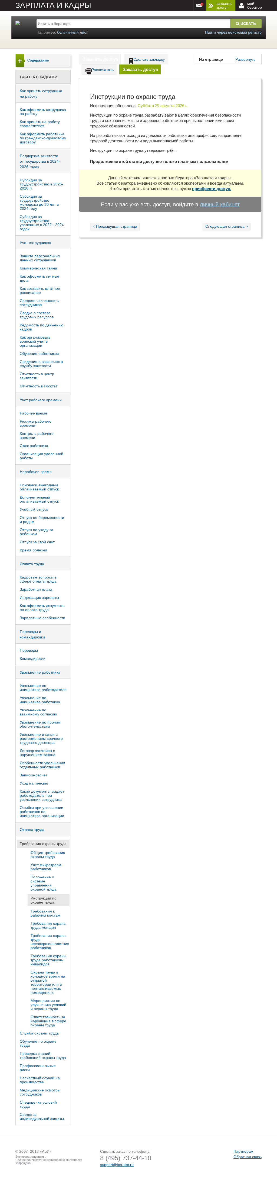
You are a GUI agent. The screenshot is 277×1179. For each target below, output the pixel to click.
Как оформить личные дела (39, 278)
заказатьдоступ (224, 5)
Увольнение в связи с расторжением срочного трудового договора (41, 738)
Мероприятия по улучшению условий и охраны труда (48, 1004)
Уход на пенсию (34, 783)
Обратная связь (247, 1157)
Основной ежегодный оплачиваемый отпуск (39, 487)
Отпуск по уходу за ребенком (36, 532)
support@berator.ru (117, 1164)
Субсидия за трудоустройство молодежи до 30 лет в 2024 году (39, 202)
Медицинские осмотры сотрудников (40, 1092)
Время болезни (33, 550)
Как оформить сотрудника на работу (43, 111)
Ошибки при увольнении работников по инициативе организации (42, 811)
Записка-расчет (33, 775)
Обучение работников (39, 353)
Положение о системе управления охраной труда (44, 883)
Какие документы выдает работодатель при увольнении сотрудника (42, 795)
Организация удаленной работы (41, 456)
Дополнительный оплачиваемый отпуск (39, 499)
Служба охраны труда (39, 1033)
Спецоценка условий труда (38, 1104)
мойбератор (254, 5)
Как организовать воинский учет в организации (35, 341)
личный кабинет (220, 204)
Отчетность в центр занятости (37, 376)
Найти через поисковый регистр (233, 32)
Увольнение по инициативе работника (40, 700)
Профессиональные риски (38, 1068)
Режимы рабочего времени (35, 423)
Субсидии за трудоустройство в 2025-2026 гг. (41, 184)
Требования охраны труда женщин (48, 925)
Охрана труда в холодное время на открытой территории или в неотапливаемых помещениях (48, 982)
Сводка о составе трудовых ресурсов (37, 315)
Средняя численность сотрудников (39, 302)
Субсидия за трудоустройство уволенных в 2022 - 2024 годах (42, 222)
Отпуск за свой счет (37, 542)
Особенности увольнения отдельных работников (42, 765)
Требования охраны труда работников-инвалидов (48, 960)
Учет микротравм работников (46, 867)
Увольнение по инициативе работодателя (43, 687)
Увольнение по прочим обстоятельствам (40, 724)
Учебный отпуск (34, 509)
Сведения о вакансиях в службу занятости (41, 363)
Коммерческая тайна (38, 268)
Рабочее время (33, 413)
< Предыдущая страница (115, 226)
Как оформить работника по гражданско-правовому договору (43, 138)
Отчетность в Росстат (38, 386)
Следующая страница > (226, 226)
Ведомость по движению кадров (42, 327)
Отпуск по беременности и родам (42, 519)
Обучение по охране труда (38, 1043)
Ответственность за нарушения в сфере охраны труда (48, 1021)
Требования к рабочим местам (45, 913)
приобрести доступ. (211, 188)
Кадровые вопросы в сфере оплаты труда (38, 579)
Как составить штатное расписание (40, 290)
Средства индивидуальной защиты (42, 1116)
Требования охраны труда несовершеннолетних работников (50, 941)
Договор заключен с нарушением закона (37, 752)
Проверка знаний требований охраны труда (43, 1055)
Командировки (32, 658)
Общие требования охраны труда (48, 854)
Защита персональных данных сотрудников (40, 258)
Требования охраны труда (43, 843)
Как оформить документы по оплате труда (42, 607)
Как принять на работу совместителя (40, 124)
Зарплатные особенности (42, 618)
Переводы (29, 650)
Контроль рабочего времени (37, 435)
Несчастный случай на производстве (40, 1080)
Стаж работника (34, 446)
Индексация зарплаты (39, 597)
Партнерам (243, 1151)
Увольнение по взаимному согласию (38, 712)
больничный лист (72, 32)
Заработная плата (36, 589)
